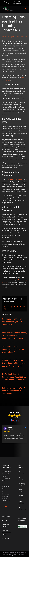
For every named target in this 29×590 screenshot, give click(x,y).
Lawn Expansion (22, 503)
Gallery (5, 534)
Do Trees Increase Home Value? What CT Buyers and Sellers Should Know (13, 391)
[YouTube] (6, 506)
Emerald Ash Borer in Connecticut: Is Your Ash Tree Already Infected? (13, 349)
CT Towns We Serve (6, 526)
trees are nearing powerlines (15, 179)
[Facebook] (4, 307)
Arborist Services (21, 497)
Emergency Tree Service (22, 485)
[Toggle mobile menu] (26, 8)
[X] (8, 307)
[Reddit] (11, 307)
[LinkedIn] (14, 307)
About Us (6, 521)
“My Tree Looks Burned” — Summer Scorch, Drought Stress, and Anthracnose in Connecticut (14, 377)
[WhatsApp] (17, 307)
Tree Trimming (21, 479)
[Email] (4, 309)
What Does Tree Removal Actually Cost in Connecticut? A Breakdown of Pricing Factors (14, 335)
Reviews (5, 530)
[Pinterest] (24, 307)
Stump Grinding (21, 491)
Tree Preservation (22, 509)
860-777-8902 (17, 4)
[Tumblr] (20, 307)
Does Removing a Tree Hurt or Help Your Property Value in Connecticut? (13, 322)
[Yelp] (8, 506)
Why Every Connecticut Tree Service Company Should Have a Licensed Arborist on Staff (14, 363)
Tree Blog (6, 538)
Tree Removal (21, 473)
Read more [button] (5, 441)
